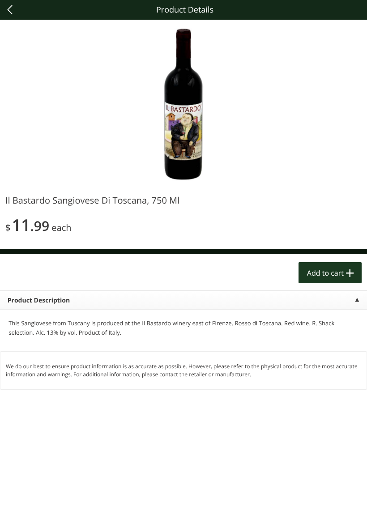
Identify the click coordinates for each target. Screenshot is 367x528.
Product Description (39, 300)
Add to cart (325, 273)
